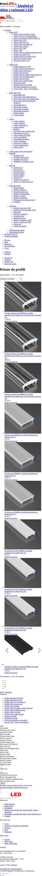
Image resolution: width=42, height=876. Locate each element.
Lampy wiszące (19, 121)
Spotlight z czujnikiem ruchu (23, 161)
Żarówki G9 (17, 178)
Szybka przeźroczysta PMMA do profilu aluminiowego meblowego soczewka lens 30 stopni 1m (22, 315)
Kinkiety (16, 129)
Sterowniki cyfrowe (20, 107)
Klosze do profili (19, 83)
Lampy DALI (18, 147)
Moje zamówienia (10, 843)
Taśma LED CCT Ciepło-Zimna (24, 36)
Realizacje (8, 244)
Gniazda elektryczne (20, 192)
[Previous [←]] (1, 875)
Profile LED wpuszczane (22, 71)
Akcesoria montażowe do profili (24, 87)
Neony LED (17, 50)
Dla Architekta (9, 246)
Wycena (7, 240)
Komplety (16, 202)
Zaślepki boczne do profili (22, 85)
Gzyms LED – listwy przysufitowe (25, 89)
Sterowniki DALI (19, 105)
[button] (39, 296)
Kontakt (7, 254)
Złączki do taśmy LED (21, 60)
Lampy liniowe (18, 127)
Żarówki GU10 (18, 172)
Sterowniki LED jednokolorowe (24, 97)
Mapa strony (8, 806)
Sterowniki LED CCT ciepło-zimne (26, 99)
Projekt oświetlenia (11, 236)
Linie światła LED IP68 (21, 135)
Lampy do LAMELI (20, 143)
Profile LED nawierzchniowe (23, 69)
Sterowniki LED (15, 93)
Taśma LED (13, 32)
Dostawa (7, 252)
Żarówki (12, 166)
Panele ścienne (18, 113)
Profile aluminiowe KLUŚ (13, 698)
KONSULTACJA (10, 234)
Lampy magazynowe (20, 145)
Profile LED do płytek (21, 79)
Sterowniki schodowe (21, 111)
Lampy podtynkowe (20, 125)
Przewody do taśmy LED (22, 58)
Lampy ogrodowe (19, 141)
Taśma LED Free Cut (21, 42)
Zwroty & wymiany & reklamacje (16, 826)
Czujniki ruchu (18, 115)
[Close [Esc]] (1, 873)
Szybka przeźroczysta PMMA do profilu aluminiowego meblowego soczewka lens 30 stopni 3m (22, 396)
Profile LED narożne (20, 73)
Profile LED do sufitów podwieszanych (27, 52)
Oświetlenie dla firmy (16, 232)
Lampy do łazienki (20, 137)
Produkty (7, 30)
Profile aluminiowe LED (22, 67)
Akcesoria (12, 206)
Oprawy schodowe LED (22, 222)
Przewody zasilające (20, 214)
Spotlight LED (18, 155)
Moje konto (8, 841)
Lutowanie (17, 224)
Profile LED (13, 65)
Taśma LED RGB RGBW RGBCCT (26, 38)
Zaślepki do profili (10, 718)
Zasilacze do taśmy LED (22, 208)
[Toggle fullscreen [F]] (5, 873)
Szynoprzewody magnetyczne (24, 131)
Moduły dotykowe (20, 190)
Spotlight (12, 153)
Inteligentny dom (19, 218)
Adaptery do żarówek (21, 180)
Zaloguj (7, 839)
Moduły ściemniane (20, 198)
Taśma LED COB (19, 40)
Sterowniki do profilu (21, 109)
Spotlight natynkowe (20, 159)
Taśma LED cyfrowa (20, 46)
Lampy (11, 119)
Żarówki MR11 (18, 176)
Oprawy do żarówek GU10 (23, 182)
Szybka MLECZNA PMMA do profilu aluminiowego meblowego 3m (18, 629)
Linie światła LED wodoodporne (20, 151)
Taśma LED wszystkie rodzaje (24, 34)
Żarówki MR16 (19, 174)
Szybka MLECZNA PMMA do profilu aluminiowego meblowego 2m (18, 590)
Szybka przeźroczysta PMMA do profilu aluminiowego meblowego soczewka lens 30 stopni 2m (22, 356)
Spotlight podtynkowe (21, 157)
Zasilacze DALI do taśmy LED (24, 56)
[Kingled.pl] (13, 798)
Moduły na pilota (19, 196)
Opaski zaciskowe (19, 226)
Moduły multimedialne (21, 194)
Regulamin (8, 808)
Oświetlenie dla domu (16, 230)
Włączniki (17, 212)
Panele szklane (18, 188)
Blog (6, 242)
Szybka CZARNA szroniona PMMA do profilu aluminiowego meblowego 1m (21, 668)
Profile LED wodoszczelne (23, 81)
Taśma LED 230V (20, 48)
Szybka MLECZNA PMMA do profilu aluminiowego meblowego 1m (18, 552)
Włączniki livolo (15, 186)
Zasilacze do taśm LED (21, 54)
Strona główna (9, 804)
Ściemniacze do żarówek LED (24, 200)
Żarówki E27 (18, 168)
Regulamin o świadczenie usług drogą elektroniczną (22, 814)
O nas (6, 248)
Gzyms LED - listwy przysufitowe (16, 722)
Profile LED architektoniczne (23, 77)
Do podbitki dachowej (21, 139)
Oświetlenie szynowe (21, 133)
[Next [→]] (3, 875)
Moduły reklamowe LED (22, 220)
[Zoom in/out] (8, 873)
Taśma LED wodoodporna (22, 44)
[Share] (3, 873)
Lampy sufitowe (19, 123)
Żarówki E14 (18, 170)
